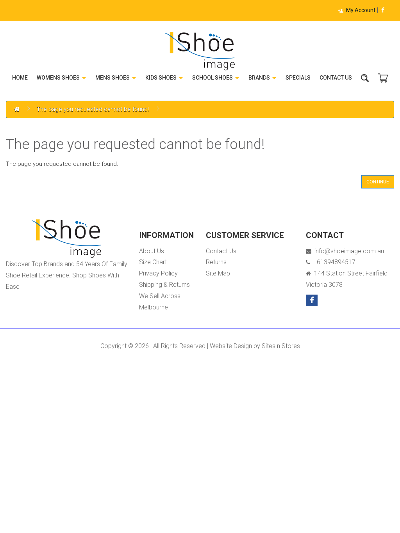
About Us (151, 251)
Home (20, 78)
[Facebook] (382, 10)
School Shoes (213, 78)
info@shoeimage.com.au (347, 251)
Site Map (218, 273)
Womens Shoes (59, 78)
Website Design (231, 346)
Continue (377, 182)
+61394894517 (332, 262)
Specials (298, 78)
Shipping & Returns (164, 284)
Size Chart (153, 262)
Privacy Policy (158, 273)
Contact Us (336, 78)
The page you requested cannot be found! (93, 109)
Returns (216, 262)
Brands (259, 78)
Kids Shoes (161, 78)
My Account (360, 10)
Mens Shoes (113, 78)
